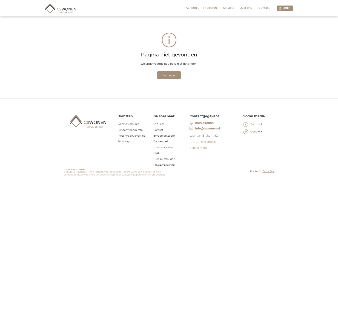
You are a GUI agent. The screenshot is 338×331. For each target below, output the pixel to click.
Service (228, 7)
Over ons (246, 7)
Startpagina (169, 75)
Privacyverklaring (164, 165)
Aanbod (191, 7)
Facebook (256, 124)
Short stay (123, 141)
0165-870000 (204, 123)
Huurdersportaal (163, 147)
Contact (264, 7)
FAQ (156, 153)
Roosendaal (160, 141)
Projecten (210, 7)
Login (286, 7)
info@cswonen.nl (207, 128)
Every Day (269, 171)
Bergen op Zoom (164, 136)
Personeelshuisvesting (131, 136)
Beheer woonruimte (130, 130)
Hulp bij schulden (164, 159)
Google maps (198, 147)
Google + (256, 131)
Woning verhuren (128, 124)
